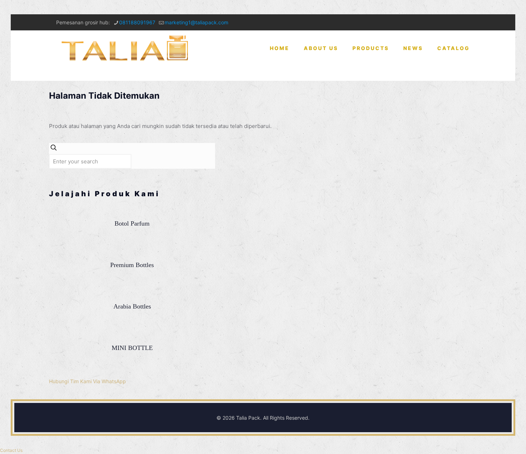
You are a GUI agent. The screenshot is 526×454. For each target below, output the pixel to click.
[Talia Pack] (126, 48)
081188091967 (137, 22)
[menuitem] (370, 73)
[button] (11, 450)
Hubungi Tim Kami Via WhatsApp (87, 381)
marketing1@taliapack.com (196, 22)
